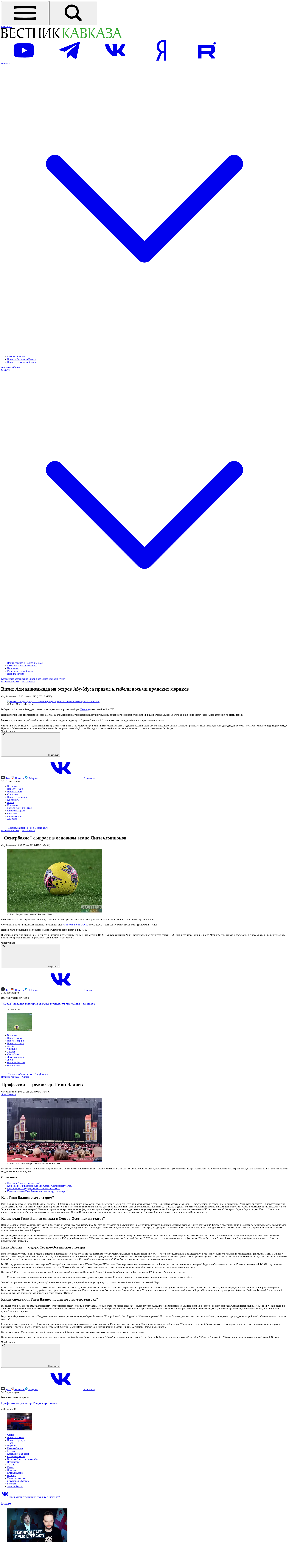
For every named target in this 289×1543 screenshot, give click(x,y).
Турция (11, 1051)
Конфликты (13, 799)
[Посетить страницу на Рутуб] (206, 61)
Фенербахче (13, 1054)
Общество (12, 794)
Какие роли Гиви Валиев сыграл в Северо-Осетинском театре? (39, 1186)
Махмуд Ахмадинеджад (19, 808)
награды (11, 1483)
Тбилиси (11, 1464)
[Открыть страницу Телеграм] (70, 61)
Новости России (15, 1437)
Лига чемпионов (15, 1057)
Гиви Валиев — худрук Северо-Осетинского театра (33, 1188)
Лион (10, 1059)
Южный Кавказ (15, 1472)
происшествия (14, 816)
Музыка (11, 1451)
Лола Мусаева (8, 1094)
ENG (9, 26)
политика (12, 813)
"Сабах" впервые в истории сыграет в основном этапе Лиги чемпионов (48, 1003)
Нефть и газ (13, 668)
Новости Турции (16, 1040)
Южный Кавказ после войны (22, 665)
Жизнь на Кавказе (16, 1478)
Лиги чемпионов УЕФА (75, 924)
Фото (38, 679)
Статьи (16, 367)
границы (11, 1475)
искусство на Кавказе (18, 1481)
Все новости (28, 681)
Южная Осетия (15, 1448)
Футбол (11, 1046)
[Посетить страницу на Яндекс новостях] (161, 61)
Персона (11, 1445)
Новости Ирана (15, 789)
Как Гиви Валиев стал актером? (23, 1183)
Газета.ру (85, 709)
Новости (19, 778)
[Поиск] (73, 13)
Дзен (8, 778)
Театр (10, 1443)
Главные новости (16, 356)
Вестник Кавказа (10, 681)
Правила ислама (15, 673)
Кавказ (10, 1467)
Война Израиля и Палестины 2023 (25, 663)
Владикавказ (13, 1462)
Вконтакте (89, 778)
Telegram (33, 778)
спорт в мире (14, 1065)
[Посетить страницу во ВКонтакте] (115, 61)
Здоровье (53, 679)
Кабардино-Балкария (18, 1453)
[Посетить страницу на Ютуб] (24, 61)
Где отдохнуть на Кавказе (20, 671)
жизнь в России (15, 1486)
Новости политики (17, 797)
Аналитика (7, 367)
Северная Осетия (16, 1456)
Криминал (12, 805)
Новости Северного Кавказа (21, 359)
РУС (3, 26)
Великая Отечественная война (23, 1459)
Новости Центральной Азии (21, 362)
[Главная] (61, 37)
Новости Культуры (16, 1440)
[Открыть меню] (25, 13)
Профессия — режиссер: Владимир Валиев (29, 1403)
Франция (12, 1049)
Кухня (62, 679)
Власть (10, 802)
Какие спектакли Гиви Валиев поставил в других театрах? (37, 1191)
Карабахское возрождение (14, 679)
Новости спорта (15, 1043)
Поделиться (53, 755)
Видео (45, 679)
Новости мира (14, 791)
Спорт (32, 679)
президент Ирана (16, 810)
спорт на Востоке (16, 1062)
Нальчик (11, 1470)
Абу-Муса (12, 818)
